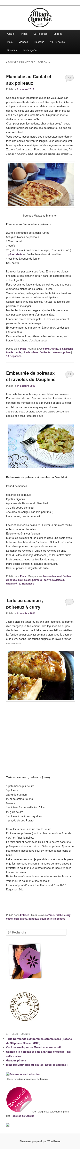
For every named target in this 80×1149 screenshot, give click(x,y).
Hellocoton (42, 1079)
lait (61, 348)
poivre (67, 352)
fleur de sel (24, 580)
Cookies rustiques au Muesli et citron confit (34, 1047)
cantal (46, 348)
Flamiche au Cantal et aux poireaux (28, 79)
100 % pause (57, 41)
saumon (44, 918)
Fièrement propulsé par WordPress (40, 1141)
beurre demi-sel (52, 576)
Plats (10, 41)
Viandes (23, 41)
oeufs (18, 352)
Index (24, 33)
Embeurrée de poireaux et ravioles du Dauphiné (31, 376)
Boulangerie (30, 50)
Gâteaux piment (16, 1060)
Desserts (12, 50)
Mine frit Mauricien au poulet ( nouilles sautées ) (36, 1065)
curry (67, 915)
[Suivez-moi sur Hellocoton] (23, 1074)
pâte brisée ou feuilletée (36, 352)
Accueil (11, 33)
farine (54, 348)
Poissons (39, 41)
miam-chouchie (25, 1079)
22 (69, 374)
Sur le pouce (40, 33)
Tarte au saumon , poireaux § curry (24, 603)
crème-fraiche (54, 915)
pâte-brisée (20, 918)
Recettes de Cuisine (22, 1116)
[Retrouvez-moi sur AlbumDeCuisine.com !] (7, 1125)
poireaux (57, 352)
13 (69, 78)
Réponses (14, 356)
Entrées (58, 33)
